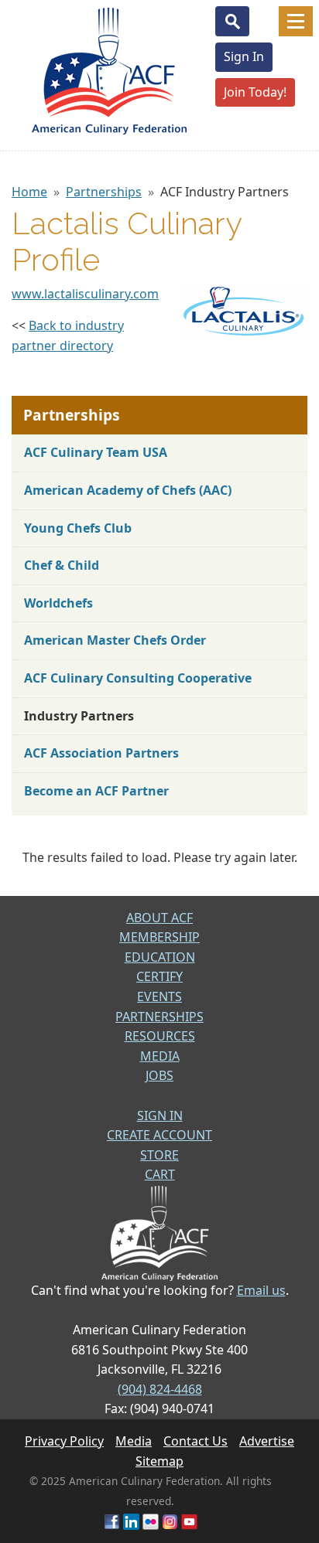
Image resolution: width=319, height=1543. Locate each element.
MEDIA (160, 1055)
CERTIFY (159, 976)
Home (29, 191)
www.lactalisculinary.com (85, 293)
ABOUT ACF (159, 917)
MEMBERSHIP (159, 936)
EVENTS (159, 996)
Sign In (244, 56)
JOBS (159, 1075)
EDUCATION (160, 957)
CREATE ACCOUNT (159, 1134)
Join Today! (255, 91)
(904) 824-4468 (160, 1389)
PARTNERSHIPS (159, 1016)
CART (160, 1174)
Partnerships (104, 191)
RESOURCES (160, 1035)
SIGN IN (160, 1115)
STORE (159, 1154)
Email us (261, 1290)
